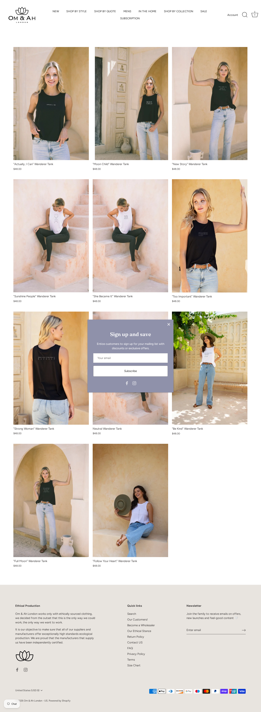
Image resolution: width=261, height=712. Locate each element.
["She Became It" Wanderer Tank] (130, 235)
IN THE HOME (147, 11)
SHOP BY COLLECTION (178, 11)
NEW (56, 11)
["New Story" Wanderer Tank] (209, 103)
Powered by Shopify (60, 700)
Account (232, 15)
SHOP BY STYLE (76, 11)
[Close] (169, 324)
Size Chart (133, 665)
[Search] (245, 15)
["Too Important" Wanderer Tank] (209, 235)
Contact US (135, 642)
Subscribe (130, 371)
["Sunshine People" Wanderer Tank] (51, 235)
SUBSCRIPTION (130, 18)
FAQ (130, 648)
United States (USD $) (27, 690)
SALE (203, 11)
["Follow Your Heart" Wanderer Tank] (130, 500)
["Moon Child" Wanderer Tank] (130, 103)
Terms (131, 659)
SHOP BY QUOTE (105, 11)
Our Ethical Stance (139, 631)
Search (131, 614)
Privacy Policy (136, 654)
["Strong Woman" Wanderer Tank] (51, 368)
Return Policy (135, 636)
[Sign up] (244, 630)
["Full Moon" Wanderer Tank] (51, 500)
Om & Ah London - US (36, 700)
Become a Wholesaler (141, 625)
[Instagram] (134, 383)
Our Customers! (137, 619)
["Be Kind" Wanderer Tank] (209, 368)
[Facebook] (127, 383)
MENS (127, 11)
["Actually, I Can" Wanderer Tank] (51, 103)
